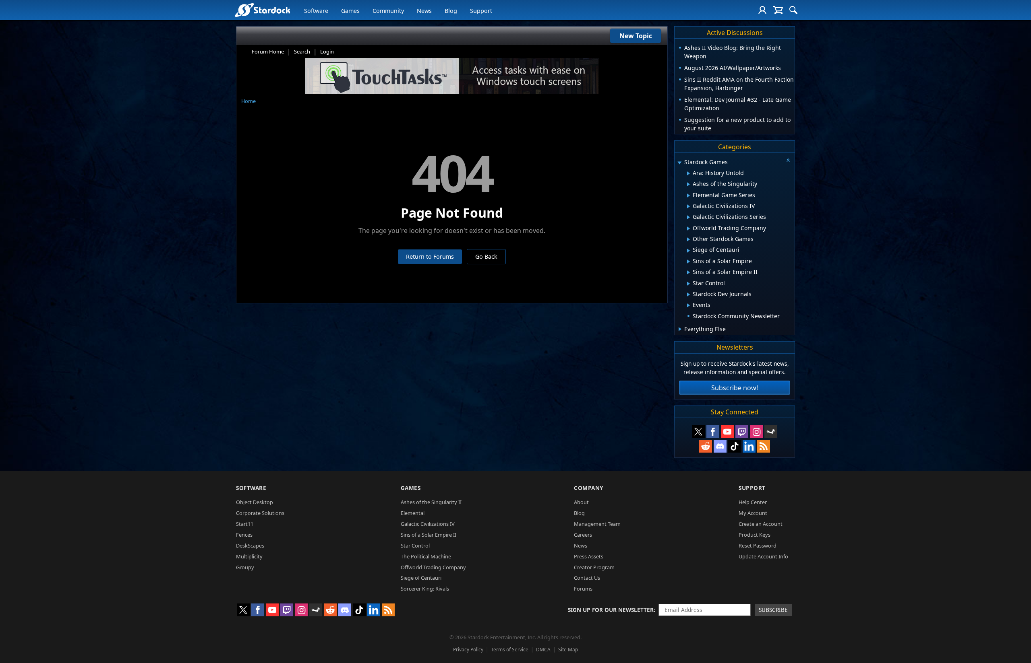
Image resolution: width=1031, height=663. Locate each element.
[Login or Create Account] (762, 10)
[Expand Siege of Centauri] (688, 251)
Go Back (486, 256)
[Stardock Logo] (262, 10)
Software (316, 10)
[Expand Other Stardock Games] (688, 239)
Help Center (753, 502)
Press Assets (588, 556)
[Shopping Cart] (778, 10)
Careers (583, 534)
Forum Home (268, 51)
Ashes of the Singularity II (431, 502)
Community (388, 10)
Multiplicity (249, 556)
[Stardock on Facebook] (713, 431)
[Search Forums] (793, 10)
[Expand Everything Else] (680, 329)
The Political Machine (426, 556)
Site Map (568, 649)
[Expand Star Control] (688, 284)
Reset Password (757, 545)
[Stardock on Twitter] (698, 431)
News (424, 10)
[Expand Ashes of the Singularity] (688, 184)
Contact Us (587, 577)
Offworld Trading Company (433, 567)
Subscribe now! (734, 387)
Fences (244, 534)
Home (248, 101)
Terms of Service (509, 649)
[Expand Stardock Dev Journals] (688, 294)
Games (350, 10)
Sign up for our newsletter (611, 610)
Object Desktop (254, 502)
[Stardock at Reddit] (705, 446)
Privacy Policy (468, 649)
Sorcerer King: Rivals (425, 588)
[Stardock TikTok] (734, 446)
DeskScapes (250, 545)
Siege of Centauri (421, 577)
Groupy (245, 567)
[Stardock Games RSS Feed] (763, 446)
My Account (753, 513)
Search (302, 51)
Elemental (412, 513)
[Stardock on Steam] (771, 431)
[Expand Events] (688, 305)
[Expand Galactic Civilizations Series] (688, 217)
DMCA (543, 649)
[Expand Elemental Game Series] (688, 196)
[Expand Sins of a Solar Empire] (688, 261)
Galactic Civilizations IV (428, 523)
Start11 (244, 523)
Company (588, 488)
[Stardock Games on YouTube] (727, 431)
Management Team (597, 523)
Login (327, 51)
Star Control (415, 545)
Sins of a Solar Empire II (428, 534)
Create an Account (761, 523)
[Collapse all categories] (788, 160)
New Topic (635, 35)
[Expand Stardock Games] (679, 162)
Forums (583, 588)
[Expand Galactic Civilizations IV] (688, 206)
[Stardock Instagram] (756, 431)
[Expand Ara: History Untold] (688, 173)
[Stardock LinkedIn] (749, 446)
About (581, 502)
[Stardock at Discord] (720, 446)
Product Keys (754, 534)
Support (481, 10)
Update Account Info (763, 556)
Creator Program (594, 567)
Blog (451, 10)
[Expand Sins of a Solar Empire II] (688, 272)
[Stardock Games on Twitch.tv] (742, 431)
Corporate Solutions (260, 513)
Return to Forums (430, 256)
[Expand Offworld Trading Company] (688, 228)
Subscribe (773, 610)
